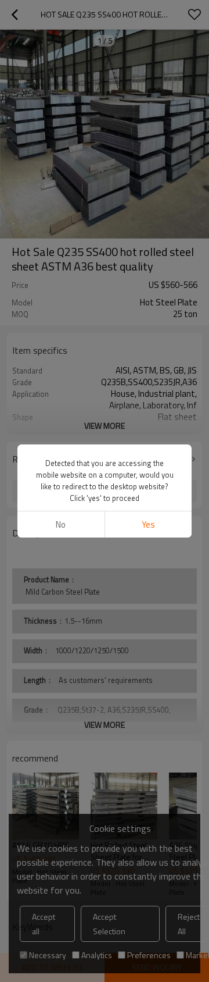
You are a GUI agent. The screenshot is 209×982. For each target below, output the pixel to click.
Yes (148, 524)
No (61, 524)
